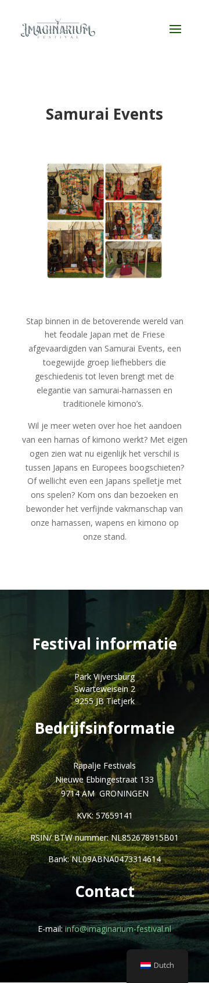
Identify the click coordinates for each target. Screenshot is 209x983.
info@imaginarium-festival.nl (118, 928)
